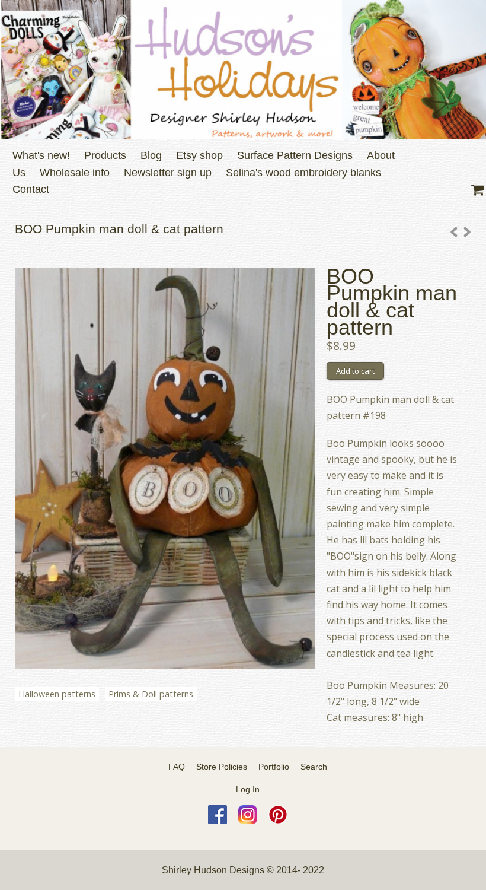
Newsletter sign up (168, 173)
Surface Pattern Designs (295, 155)
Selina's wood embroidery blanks (303, 173)
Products (105, 155)
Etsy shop (199, 155)
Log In (248, 789)
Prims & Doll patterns (150, 694)
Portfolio (273, 766)
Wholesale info (75, 173)
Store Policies (221, 766)
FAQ (176, 766)
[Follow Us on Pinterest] (277, 821)
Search (313, 766)
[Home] (243, 69)
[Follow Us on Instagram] (247, 821)
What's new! (41, 155)
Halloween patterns (56, 694)
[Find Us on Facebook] (217, 821)
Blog (151, 155)
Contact (30, 189)
